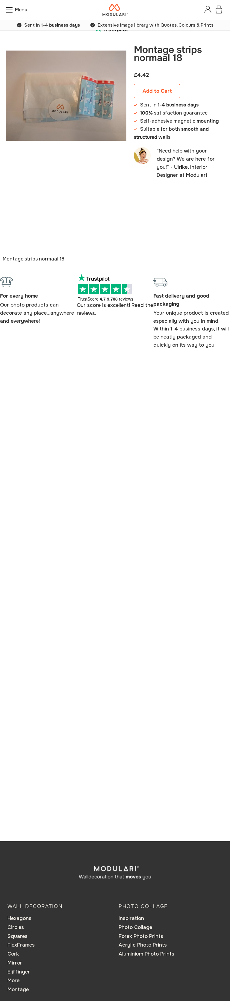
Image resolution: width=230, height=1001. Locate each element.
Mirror (14, 963)
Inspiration (131, 918)
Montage (18, 989)
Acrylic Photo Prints (143, 945)
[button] (16, 10)
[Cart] (219, 9)
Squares (17, 936)
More (13, 980)
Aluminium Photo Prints (146, 954)
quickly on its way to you (183, 345)
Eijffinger (18, 972)
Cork (13, 954)
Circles (15, 927)
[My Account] (207, 10)
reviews (86, 313)
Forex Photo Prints (141, 936)
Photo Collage (135, 927)
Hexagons (19, 918)
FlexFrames (21, 945)
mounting (207, 121)
